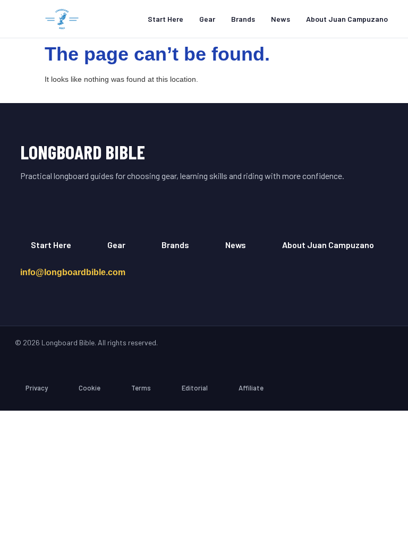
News (280, 18)
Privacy (37, 388)
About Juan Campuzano (347, 18)
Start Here (165, 18)
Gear (207, 18)
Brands (243, 18)
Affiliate (251, 388)
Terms (141, 388)
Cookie (89, 388)
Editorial (195, 388)
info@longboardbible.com (72, 272)
